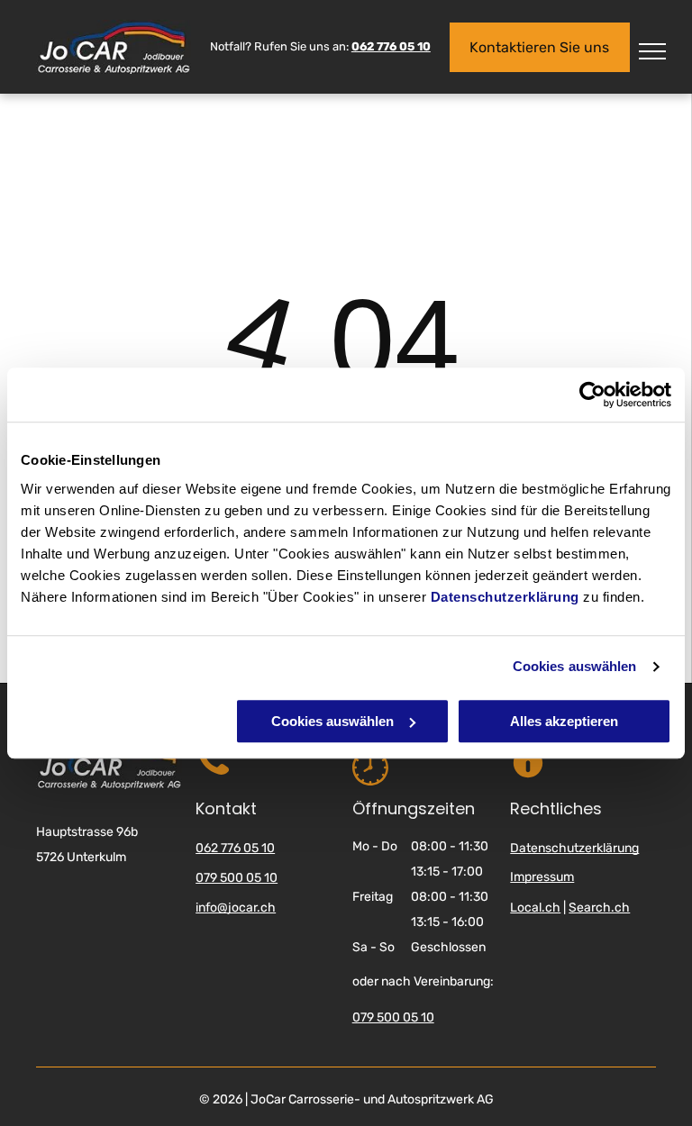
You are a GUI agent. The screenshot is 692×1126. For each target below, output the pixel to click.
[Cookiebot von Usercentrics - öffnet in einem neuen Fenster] (592, 394)
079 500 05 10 (237, 877)
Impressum (542, 877)
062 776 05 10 (235, 848)
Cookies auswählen (575, 666)
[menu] (652, 51)
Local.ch (535, 907)
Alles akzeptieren (564, 721)
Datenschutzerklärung (505, 596)
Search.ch (599, 907)
